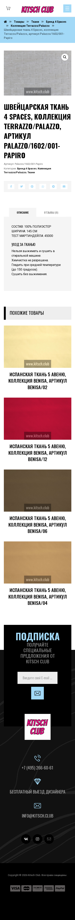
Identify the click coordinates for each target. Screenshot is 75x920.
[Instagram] (37, 839)
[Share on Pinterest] (32, 186)
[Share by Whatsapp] (42, 186)
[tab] (22, 212)
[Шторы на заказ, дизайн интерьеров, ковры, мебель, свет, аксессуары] (37, 9)
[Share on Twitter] (21, 186)
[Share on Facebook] (11, 186)
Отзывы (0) (51, 212)
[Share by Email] (64, 186)
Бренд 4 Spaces (27, 168)
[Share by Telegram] (53, 186)
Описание (23, 212)
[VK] (26, 839)
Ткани (31, 172)
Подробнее (56, 370)
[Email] (49, 839)
